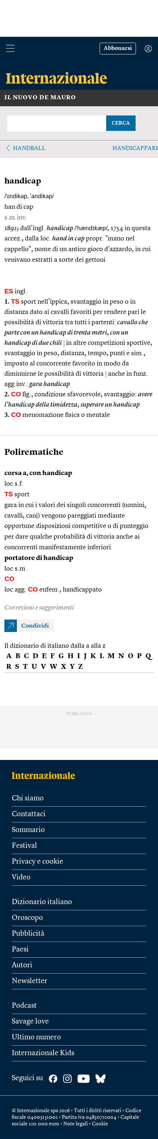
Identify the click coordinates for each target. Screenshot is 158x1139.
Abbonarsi (118, 48)
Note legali (75, 1123)
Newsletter (29, 981)
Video (21, 877)
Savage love (30, 1021)
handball (29, 148)
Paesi (20, 949)
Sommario (28, 830)
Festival (24, 846)
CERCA (121, 123)
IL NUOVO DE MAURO (40, 98)
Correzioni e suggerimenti (39, 607)
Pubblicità (28, 934)
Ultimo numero (36, 1037)
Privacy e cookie (37, 861)
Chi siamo (28, 798)
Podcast (24, 1006)
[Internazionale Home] (46, 775)
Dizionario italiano (42, 902)
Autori (22, 965)
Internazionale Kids (43, 1053)
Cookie (100, 1123)
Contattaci (29, 814)
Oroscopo (27, 918)
